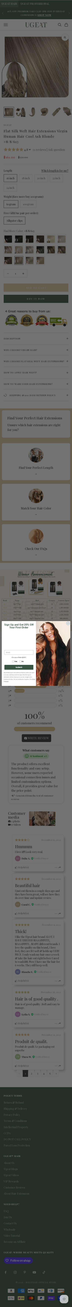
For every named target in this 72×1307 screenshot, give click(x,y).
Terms (33, 679)
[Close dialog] (68, 623)
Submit (19, 667)
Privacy (6, 681)
